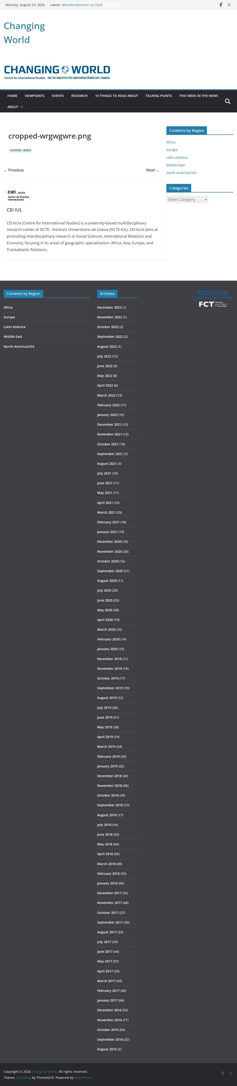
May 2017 (104, 961)
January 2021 (107, 532)
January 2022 (107, 415)
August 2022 (107, 346)
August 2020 (107, 580)
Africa (170, 142)
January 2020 (107, 649)
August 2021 (107, 463)
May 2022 (104, 375)
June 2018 (104, 834)
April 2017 (105, 971)
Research (79, 95)
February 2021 (108, 522)
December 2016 (109, 1010)
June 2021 (104, 483)
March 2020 (106, 629)
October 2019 (107, 678)
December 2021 (109, 424)
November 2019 (109, 668)
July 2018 (104, 824)
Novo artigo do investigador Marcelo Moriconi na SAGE (83, 6)
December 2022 (109, 307)
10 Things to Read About (116, 95)
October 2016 (107, 1029)
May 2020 (104, 610)
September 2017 (110, 922)
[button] (20, 107)
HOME (12, 95)
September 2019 (110, 688)
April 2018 (105, 854)
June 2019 (104, 717)
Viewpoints (34, 95)
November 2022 (109, 317)
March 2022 (106, 395)
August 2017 (107, 932)
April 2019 (105, 737)
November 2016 (109, 1020)
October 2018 (107, 795)
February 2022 (108, 405)
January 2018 (107, 883)
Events (58, 95)
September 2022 (110, 336)
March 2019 (106, 746)
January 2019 (107, 766)
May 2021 (104, 492)
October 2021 (107, 444)
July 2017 (104, 942)
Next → (152, 170)
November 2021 (109, 434)
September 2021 (110, 454)
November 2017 (109, 902)
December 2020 (109, 541)
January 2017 (107, 1000)
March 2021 (106, 512)
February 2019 (108, 756)
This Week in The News (198, 95)
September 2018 (110, 805)
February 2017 (108, 990)
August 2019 (107, 697)
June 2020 (104, 600)
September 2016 (110, 1039)
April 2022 (105, 385)
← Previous (14, 170)
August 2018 (107, 815)
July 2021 (104, 473)
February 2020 (108, 639)
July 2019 (104, 707)
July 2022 (104, 356)
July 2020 (104, 590)
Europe (172, 150)
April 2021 (105, 502)
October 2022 (107, 327)
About (12, 107)
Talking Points (159, 95)
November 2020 (109, 551)
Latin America (177, 157)
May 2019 (104, 727)
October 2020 (107, 561)
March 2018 (106, 864)
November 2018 (109, 785)
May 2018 (104, 844)
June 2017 (104, 951)
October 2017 (107, 912)
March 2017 (106, 981)
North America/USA (181, 173)
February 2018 (108, 873)
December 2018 (109, 776)
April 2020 (105, 619)
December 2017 (109, 893)
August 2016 (107, 1049)
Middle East (175, 165)
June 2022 (104, 366)
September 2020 (110, 571)
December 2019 (109, 659)
